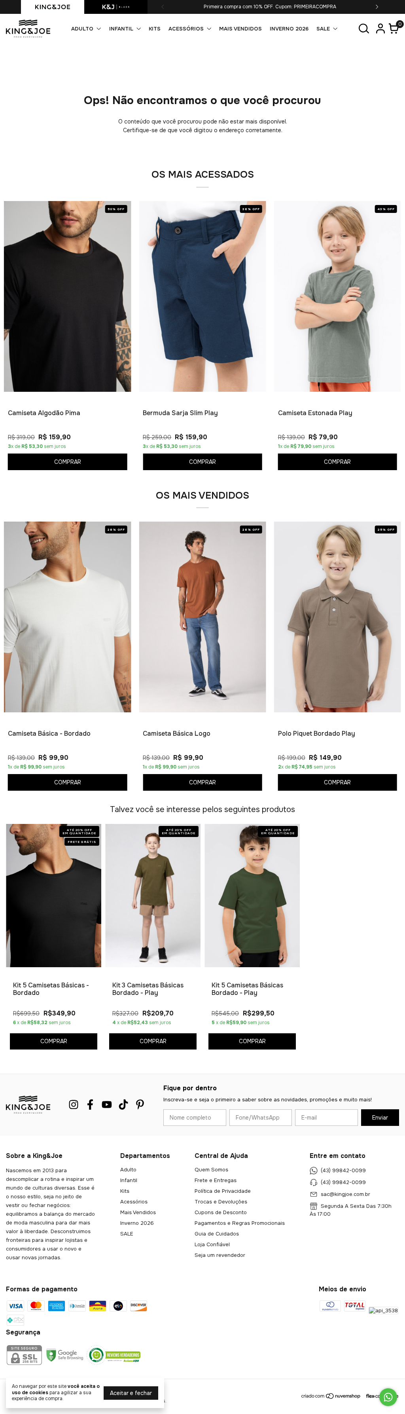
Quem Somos (211, 1169)
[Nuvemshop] (331, 1397)
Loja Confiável (212, 1244)
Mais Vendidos (240, 28)
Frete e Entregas (216, 1180)
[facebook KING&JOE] (90, 1104)
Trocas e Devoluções (221, 1201)
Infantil (121, 28)
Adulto (82, 28)
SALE (323, 28)
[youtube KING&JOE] (106, 1104)
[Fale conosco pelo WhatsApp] (388, 1397)
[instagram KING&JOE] (73, 1104)
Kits (155, 28)
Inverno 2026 (289, 28)
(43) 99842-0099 (343, 1170)
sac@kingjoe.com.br (345, 1194)
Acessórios (186, 28)
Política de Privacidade (223, 1191)
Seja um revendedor (220, 1255)
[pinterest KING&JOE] (140, 1104)
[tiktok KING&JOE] (123, 1104)
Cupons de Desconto (221, 1212)
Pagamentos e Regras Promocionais (240, 1223)
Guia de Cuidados (217, 1233)
